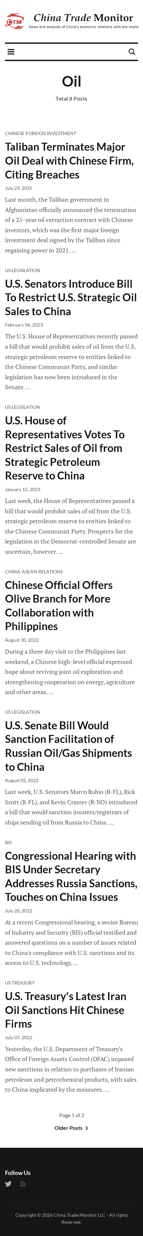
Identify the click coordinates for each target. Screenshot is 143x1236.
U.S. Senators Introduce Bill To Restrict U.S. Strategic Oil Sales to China (71, 297)
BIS (8, 842)
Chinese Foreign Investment (40, 133)
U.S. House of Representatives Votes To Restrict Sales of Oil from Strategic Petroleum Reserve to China (65, 448)
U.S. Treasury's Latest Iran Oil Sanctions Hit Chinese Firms (65, 1009)
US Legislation (22, 270)
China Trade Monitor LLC (79, 1215)
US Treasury (20, 982)
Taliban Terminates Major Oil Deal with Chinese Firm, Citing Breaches (69, 160)
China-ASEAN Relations (34, 571)
